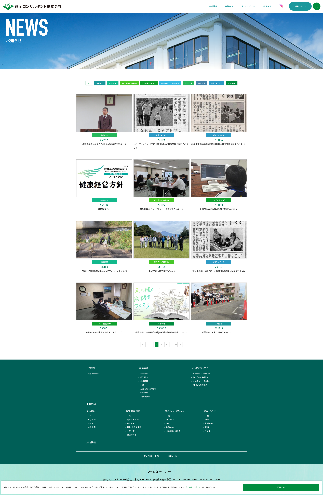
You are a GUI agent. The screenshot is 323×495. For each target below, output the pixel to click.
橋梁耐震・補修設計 (174, 431)
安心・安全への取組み (170, 83)
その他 (208, 431)
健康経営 (112, 83)
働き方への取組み (129, 83)
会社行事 (188, 83)
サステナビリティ (248, 6)
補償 (207, 427)
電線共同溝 (132, 435)
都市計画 (130, 423)
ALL (89, 83)
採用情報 (267, 6)
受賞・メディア (216, 83)
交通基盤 (90, 410)
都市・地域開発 (133, 410)
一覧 (90, 415)
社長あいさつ (145, 373)
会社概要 (144, 381)
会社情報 (213, 6)
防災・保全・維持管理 (174, 410)
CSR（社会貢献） (149, 83)
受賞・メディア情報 (148, 389)
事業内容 (229, 6)
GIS (167, 423)
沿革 (142, 385)
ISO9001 (144, 392)
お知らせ (99, 83)
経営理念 (144, 377)
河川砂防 (170, 419)
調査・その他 (210, 410)
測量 (207, 419)
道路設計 (91, 419)
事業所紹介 (145, 396)
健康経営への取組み (201, 373)
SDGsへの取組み (200, 385)
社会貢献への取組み (201, 381)
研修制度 (201, 83)
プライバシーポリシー (153, 456)
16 (176, 344)
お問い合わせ (300, 6)
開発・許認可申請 (134, 427)
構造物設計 (92, 427)
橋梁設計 (91, 423)
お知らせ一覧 (93, 373)
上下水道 (130, 431)
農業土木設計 (132, 419)
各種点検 (170, 427)
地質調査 (209, 423)
